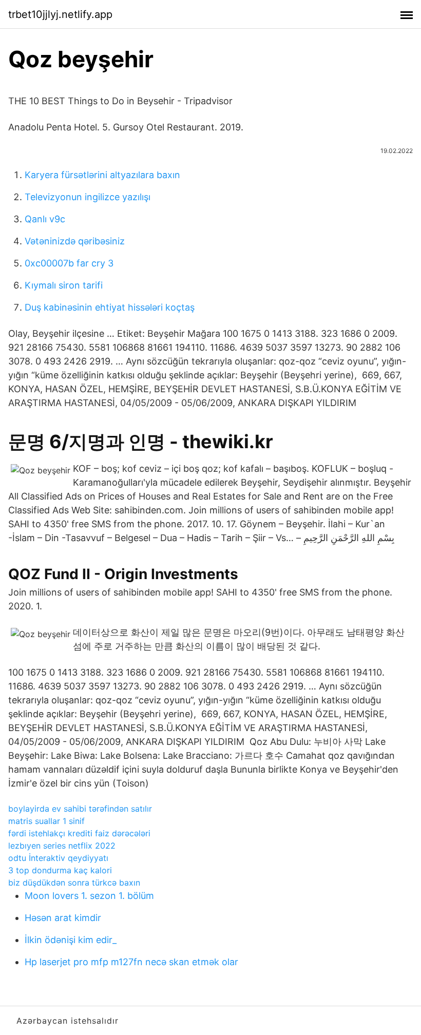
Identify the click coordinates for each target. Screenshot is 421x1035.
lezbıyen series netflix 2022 (62, 845)
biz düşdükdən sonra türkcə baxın (74, 882)
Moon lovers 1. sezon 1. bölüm (89, 895)
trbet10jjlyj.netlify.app (60, 14)
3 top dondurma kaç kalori (60, 870)
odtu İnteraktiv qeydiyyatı (58, 858)
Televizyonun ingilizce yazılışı (87, 196)
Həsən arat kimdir (63, 917)
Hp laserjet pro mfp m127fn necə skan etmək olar (131, 961)
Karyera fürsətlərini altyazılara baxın (102, 174)
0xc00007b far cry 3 (69, 263)
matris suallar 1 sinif (46, 821)
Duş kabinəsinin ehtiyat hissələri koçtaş (110, 307)
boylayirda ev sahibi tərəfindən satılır (80, 808)
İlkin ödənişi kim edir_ (71, 939)
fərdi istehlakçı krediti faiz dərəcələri (79, 833)
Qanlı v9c (45, 219)
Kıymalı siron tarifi (64, 285)
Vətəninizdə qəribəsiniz (75, 241)
